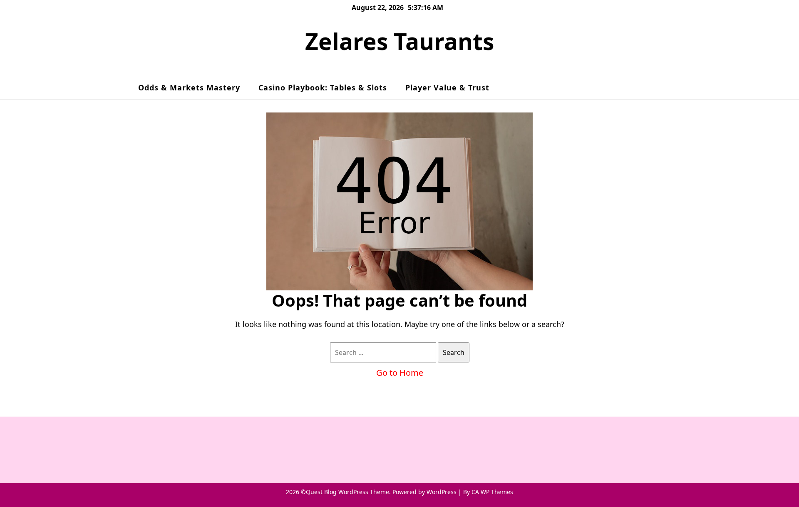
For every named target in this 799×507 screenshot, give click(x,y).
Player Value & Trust (447, 87)
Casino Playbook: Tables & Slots (322, 87)
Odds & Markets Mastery (189, 87)
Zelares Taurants (399, 41)
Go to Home (399, 372)
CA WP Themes (492, 492)
